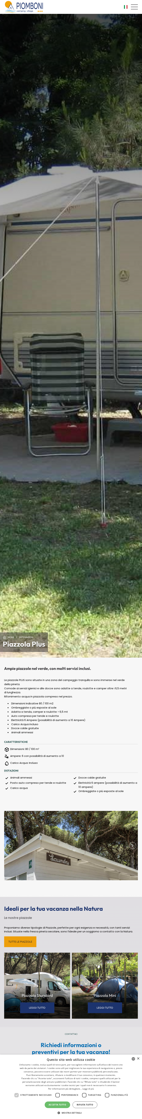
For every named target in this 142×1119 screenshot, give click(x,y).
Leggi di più (88, 1088)
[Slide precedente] (9, 845)
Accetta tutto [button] (57, 1104)
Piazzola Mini (105, 995)
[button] (71, 1113)
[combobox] (133, 1059)
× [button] (138, 1058)
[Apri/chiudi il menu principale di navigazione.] (134, 6)
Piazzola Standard (37, 995)
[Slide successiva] (132, 845)
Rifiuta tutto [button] (85, 1104)
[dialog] (71, 1087)
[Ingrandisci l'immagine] (71, 845)
